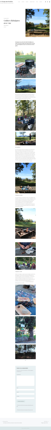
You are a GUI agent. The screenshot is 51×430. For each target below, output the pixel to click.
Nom (17, 387)
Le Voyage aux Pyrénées (6, 1)
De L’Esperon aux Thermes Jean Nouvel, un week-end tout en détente (12, 422)
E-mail (18, 392)
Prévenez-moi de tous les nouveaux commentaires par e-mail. (25, 406)
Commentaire (19, 374)
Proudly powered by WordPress (25, 428)
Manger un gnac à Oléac (44, 422)
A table (5, 25)
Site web (18, 396)
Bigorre (7, 25)
